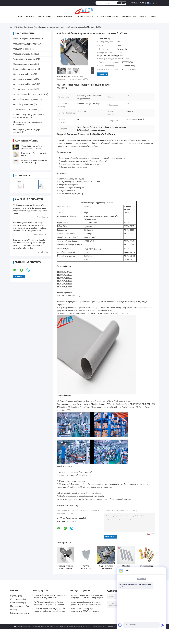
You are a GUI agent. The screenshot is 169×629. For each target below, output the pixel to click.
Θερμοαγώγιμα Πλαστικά (24, 84)
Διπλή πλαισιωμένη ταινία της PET (29, 94)
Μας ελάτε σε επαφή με (107, 17)
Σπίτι (19, 17)
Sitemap (13, 610)
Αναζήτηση (122, 3)
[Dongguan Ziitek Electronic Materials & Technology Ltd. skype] (29, 270)
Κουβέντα (103, 74)
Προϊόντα (29, 17)
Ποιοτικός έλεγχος (84, 17)
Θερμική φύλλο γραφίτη (24, 64)
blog (153, 17)
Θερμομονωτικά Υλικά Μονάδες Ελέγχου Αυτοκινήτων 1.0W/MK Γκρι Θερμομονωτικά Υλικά (106, 567)
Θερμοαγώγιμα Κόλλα (23, 74)
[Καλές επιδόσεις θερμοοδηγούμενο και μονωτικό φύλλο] (74, 52)
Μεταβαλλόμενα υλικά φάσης (26, 39)
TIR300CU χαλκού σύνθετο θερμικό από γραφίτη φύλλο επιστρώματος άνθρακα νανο (87, 597)
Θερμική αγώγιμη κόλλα (24, 79)
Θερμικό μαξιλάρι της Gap (25, 99)
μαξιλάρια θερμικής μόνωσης (119, 499)
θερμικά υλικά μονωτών (74, 499)
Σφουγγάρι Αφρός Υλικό (24, 89)
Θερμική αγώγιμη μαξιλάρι (25, 44)
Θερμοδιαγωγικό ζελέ (23, 104)
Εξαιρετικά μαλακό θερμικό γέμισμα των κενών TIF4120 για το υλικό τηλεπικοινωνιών (50, 597)
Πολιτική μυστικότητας (20, 613)
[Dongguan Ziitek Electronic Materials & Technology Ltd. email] (16, 270)
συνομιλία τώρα (137, 3)
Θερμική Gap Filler (21, 49)
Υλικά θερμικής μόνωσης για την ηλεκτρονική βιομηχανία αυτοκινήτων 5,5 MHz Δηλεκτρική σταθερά (146, 567)
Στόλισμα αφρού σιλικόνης (25, 109)
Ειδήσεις (143, 17)
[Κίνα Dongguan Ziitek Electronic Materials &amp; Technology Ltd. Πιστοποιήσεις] (20, 184)
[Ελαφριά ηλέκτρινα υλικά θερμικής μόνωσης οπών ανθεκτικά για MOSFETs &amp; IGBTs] (15, 147)
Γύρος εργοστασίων (63, 17)
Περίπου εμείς (44, 17)
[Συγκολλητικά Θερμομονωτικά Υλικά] (15, 154)
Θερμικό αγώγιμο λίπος (24, 54)
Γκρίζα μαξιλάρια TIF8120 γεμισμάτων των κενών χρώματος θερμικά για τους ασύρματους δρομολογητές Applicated (49, 610)
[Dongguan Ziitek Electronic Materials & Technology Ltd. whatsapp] (23, 270)
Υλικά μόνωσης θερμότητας (96, 499)
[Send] (163, 625)
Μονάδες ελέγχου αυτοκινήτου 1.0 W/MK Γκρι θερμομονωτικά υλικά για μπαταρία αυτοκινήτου (126, 567)
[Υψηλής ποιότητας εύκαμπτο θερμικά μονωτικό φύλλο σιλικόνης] (86, 555)
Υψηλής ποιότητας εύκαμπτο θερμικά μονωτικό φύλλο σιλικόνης (86, 567)
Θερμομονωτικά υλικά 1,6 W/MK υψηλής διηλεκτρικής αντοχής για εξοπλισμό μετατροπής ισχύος (66, 567)
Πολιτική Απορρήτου (22, 626)
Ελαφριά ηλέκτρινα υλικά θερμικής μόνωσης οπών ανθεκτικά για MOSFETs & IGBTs (34, 148)
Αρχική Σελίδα (16, 27)
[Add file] (120, 625)
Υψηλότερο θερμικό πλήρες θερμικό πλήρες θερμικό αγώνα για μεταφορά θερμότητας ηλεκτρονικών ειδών (49, 603)
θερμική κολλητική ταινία (24, 69)
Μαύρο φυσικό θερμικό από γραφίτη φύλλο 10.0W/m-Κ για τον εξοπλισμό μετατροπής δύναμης (86, 603)
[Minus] (162, 570)
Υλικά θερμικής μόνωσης (44, 27)
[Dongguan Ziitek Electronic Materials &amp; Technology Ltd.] (84, 11)
